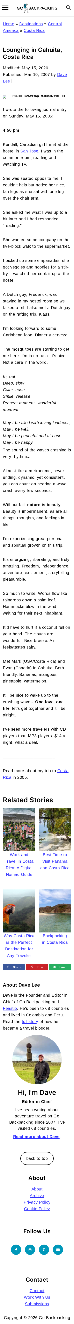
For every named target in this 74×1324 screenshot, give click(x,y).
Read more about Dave (36, 1136)
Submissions (37, 1304)
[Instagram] (30, 1250)
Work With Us (37, 1297)
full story (30, 1021)
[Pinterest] (44, 1250)
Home (8, 24)
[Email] (58, 1250)
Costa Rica (34, 30)
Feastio (10, 1008)
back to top (37, 1158)
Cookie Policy (37, 1209)
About (37, 1189)
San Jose (29, 151)
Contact (37, 1290)
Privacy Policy (37, 1202)
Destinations (31, 24)
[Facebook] (16, 1250)
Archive (37, 1195)
